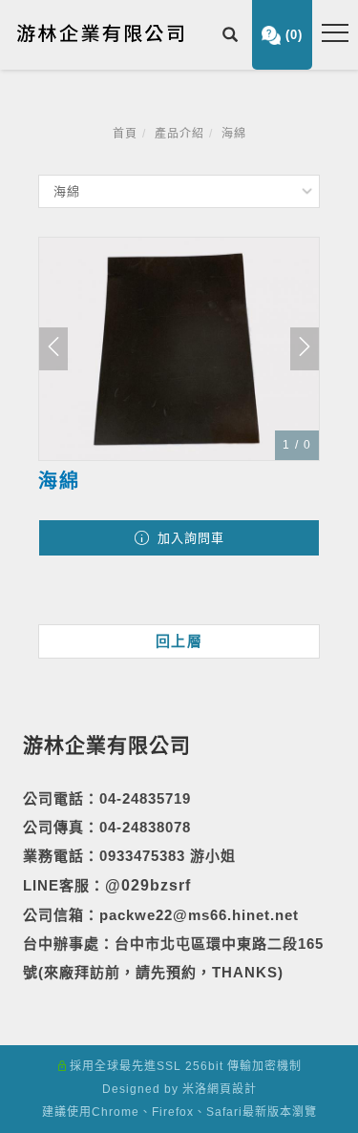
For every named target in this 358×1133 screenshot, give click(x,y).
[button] (232, 36)
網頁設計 (232, 1089)
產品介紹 (179, 133)
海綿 (233, 133)
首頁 (125, 133)
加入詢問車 (188, 538)
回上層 (179, 641)
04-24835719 (145, 798)
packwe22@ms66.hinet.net (199, 915)
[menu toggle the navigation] (335, 33)
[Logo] (100, 32)
